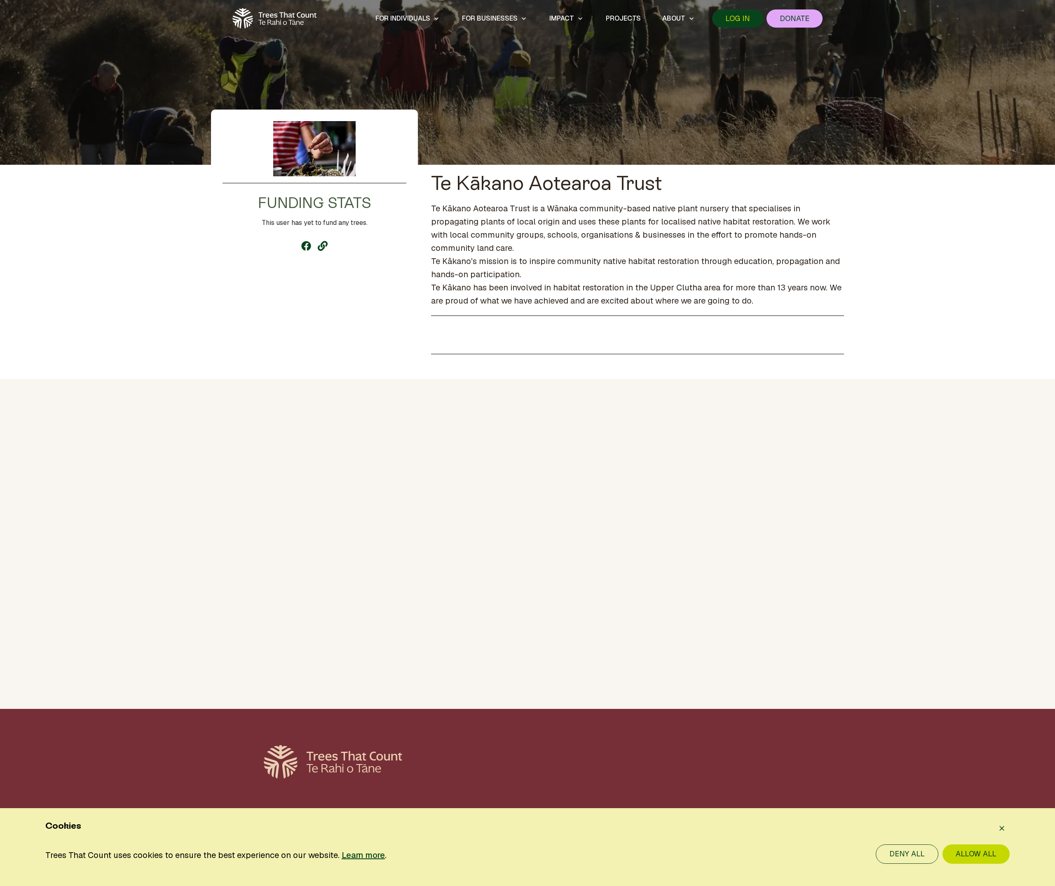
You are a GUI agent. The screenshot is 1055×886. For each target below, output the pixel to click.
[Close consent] (1002, 828)
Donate (794, 18)
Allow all (976, 853)
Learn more (363, 855)
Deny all (907, 853)
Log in (737, 18)
